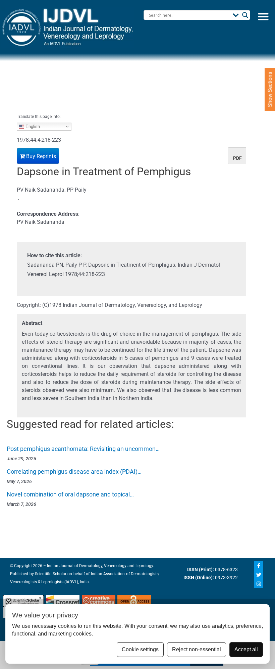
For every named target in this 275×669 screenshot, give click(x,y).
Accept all (246, 649)
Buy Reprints (40, 156)
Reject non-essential (196, 649)
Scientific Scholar (50, 574)
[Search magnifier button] (245, 15)
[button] (263, 16)
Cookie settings (140, 649)
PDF (237, 158)
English (32, 126)
